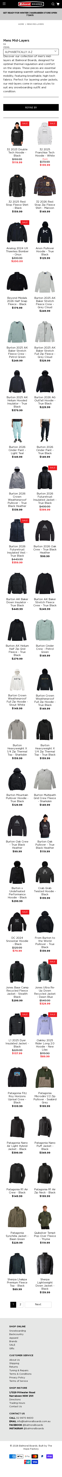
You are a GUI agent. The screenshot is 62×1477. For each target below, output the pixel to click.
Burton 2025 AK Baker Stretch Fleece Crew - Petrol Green (17, 352)
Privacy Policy (17, 1378)
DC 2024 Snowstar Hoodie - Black (17, 941)
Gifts (11, 1348)
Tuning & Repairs (18, 1370)
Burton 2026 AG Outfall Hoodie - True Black (44, 400)
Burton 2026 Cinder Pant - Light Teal (17, 450)
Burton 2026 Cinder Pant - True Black (45, 450)
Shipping (14, 1363)
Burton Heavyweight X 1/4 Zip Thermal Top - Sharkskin (17, 750)
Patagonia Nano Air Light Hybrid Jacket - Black (17, 1146)
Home (21, 24)
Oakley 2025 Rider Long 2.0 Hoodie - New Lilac (44, 1045)
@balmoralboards (33, 1425)
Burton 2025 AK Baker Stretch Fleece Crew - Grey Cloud (44, 303)
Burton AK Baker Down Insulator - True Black (17, 602)
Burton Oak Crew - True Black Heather (17, 844)
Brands (13, 1341)
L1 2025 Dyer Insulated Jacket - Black (17, 1043)
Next (38, 1304)
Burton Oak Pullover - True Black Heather (44, 844)
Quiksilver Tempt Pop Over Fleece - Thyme (45, 1236)
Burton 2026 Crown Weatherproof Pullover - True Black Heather (17, 499)
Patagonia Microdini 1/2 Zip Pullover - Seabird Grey (44, 1098)
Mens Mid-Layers (35, 24)
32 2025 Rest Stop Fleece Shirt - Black (17, 204)
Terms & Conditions (20, 1374)
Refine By (31, 107)
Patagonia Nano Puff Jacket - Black (44, 1146)
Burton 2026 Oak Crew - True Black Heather (44, 549)
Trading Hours (17, 1403)
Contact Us (15, 1406)
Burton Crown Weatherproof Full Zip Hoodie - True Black (45, 700)
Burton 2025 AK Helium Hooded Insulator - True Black (17, 402)
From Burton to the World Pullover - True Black (45, 943)
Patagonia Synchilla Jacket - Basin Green (17, 1236)
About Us (14, 1360)
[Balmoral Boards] (31, 4)
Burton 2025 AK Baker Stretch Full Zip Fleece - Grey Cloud (44, 352)
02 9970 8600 (24, 1418)
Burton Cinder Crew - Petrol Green (45, 649)
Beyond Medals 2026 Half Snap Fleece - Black (17, 301)
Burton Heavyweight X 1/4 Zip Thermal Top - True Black (44, 750)
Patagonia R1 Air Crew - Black (17, 1191)
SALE (12, 1345)
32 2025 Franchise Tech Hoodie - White (45, 152)
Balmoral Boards (28, 1446)
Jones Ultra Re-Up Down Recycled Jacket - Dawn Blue (45, 992)
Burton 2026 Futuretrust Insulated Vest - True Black (17, 551)
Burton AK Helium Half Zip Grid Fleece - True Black (17, 651)
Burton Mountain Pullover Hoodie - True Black (17, 798)
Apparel (13, 1338)
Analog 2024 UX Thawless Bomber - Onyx (17, 251)
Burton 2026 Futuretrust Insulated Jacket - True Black (44, 498)
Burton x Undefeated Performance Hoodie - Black (17, 893)
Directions (15, 1400)
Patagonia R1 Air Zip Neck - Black (45, 1191)
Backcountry (16, 1334)
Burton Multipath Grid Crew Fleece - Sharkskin (45, 798)
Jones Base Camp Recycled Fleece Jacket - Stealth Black (17, 992)
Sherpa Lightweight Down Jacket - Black (44, 1284)
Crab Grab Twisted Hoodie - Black (45, 891)
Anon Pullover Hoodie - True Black (45, 251)
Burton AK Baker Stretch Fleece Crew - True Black (44, 602)
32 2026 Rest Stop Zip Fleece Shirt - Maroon (45, 204)
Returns (13, 1367)
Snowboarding (17, 1331)
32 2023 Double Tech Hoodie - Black (17, 152)
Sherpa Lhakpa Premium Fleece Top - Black (17, 1282)
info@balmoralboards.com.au (33, 1421)
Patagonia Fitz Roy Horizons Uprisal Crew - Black (17, 1098)
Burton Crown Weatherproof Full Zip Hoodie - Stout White (17, 700)
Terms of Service (18, 1381)
